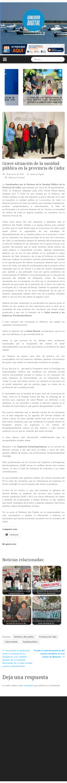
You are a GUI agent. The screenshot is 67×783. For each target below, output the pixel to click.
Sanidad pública (30, 641)
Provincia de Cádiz (48, 636)
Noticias (12, 177)
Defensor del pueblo (24, 636)
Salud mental (11, 641)
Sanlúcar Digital (37, 174)
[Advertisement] (33, 739)
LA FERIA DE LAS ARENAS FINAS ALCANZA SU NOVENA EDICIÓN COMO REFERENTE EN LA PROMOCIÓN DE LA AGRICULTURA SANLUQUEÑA (33, 100)
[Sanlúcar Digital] (33, 20)
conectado (28, 685)
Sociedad (21, 177)
